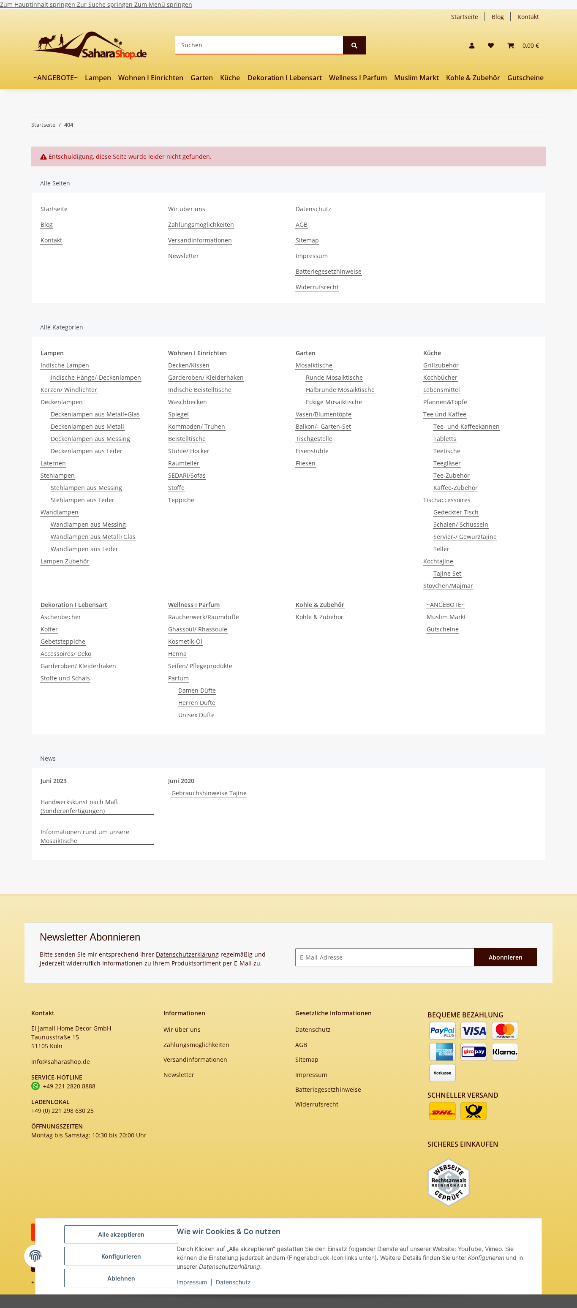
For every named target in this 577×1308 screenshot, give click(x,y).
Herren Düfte (196, 703)
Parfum (178, 678)
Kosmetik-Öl (185, 641)
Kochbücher (440, 377)
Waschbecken (187, 402)
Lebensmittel (441, 390)
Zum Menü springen (163, 4)
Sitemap (307, 240)
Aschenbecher (61, 617)
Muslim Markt (446, 617)
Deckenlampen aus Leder (86, 451)
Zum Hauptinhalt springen (38, 4)
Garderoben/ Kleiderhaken (206, 377)
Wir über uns (186, 209)
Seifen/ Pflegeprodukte (200, 666)
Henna (177, 654)
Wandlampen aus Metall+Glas (93, 537)
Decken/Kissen (189, 365)
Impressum (192, 1282)
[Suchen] (354, 45)
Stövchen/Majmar (448, 586)
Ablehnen (121, 1278)
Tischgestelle (314, 439)
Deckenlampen (62, 402)
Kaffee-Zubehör (455, 488)
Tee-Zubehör (451, 475)
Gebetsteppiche (63, 641)
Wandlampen (60, 512)
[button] (472, 45)
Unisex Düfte (196, 715)
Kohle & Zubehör (319, 617)
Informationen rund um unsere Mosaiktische (85, 836)
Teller (441, 549)
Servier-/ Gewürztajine (465, 537)
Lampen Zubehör (65, 561)
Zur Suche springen (105, 4)
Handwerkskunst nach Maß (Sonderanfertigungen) (79, 806)
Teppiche (181, 500)
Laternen (53, 463)
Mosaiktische (314, 365)
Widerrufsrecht (317, 287)
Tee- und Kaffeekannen (466, 426)
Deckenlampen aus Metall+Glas (95, 414)
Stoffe (176, 488)
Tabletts (444, 439)
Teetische (446, 451)
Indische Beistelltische (199, 390)
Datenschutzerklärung (187, 954)
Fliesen (306, 463)
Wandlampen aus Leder (84, 549)
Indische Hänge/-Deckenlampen (96, 377)
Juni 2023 (54, 781)
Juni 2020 (181, 781)
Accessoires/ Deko (66, 654)
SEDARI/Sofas (187, 475)
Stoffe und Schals (65, 678)
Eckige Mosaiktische (334, 402)
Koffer (49, 629)
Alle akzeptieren (121, 1234)
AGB (302, 224)
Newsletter (183, 256)
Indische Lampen (65, 365)
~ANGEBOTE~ (446, 605)
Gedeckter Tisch (456, 512)
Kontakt (528, 17)
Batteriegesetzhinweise (329, 271)
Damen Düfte (197, 690)
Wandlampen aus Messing (88, 524)
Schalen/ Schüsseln (460, 524)
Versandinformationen (200, 240)
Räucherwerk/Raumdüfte (203, 617)
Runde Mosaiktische (334, 377)
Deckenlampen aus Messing (90, 439)
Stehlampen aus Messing (86, 488)
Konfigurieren (121, 1256)
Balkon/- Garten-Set (323, 426)
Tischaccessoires (447, 500)
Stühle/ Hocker (189, 451)
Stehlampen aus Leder (82, 500)
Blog (498, 17)
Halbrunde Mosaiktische (340, 390)
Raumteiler (183, 463)
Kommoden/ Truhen (196, 426)
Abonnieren (506, 957)
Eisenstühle (312, 451)
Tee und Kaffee (444, 414)
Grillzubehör (441, 365)
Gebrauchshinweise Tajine (209, 793)
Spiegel (178, 414)
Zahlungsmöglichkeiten (201, 224)
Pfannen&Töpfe (445, 402)
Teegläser (447, 463)
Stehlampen (58, 475)
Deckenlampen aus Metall (87, 426)
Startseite (464, 17)
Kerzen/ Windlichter (69, 390)
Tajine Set (447, 573)
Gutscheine (443, 629)
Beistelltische (187, 439)
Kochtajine (438, 561)
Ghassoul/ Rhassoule (197, 629)
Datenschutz (233, 1282)
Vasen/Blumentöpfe (323, 414)
